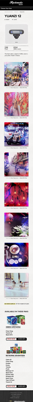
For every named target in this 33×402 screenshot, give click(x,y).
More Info (16, 339)
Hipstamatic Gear (9, 11)
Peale (7, 369)
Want (7, 19)
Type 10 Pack (10, 380)
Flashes (16, 11)
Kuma (8, 365)
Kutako (8, 363)
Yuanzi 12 (22, 11)
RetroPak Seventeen (15, 356)
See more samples (9, 304)
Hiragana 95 (10, 376)
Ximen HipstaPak (13, 327)
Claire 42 (8, 359)
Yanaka (8, 367)
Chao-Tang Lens (14, 87)
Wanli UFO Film (23, 87)
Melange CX (10, 371)
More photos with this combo (13, 74)
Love (15, 19)
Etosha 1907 (10, 374)
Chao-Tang (9, 331)
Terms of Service (14, 397)
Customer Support (16, 394)
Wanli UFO (9, 335)
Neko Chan (9, 378)
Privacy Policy (16, 396)
